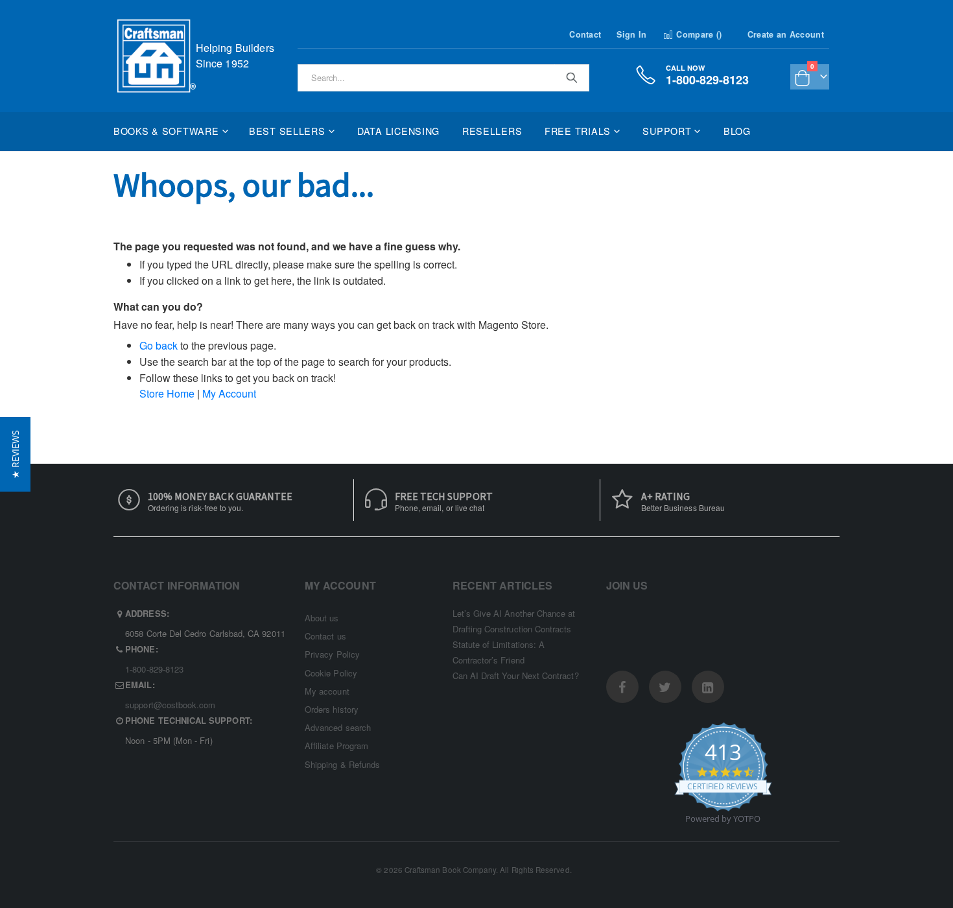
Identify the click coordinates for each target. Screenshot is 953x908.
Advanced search (338, 727)
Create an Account (785, 34)
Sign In (631, 34)
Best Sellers (287, 130)
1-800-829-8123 (154, 669)
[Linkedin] (708, 687)
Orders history (332, 709)
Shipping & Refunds (342, 764)
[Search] (571, 77)
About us (322, 618)
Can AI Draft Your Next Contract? (516, 675)
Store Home (166, 393)
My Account (229, 393)
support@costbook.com (170, 705)
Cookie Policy (331, 673)
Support (666, 130)
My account (327, 691)
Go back (158, 345)
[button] (15, 454)
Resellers (492, 130)
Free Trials (578, 130)
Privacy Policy (332, 654)
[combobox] (443, 77)
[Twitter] (665, 687)
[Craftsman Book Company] (156, 56)
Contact (585, 34)
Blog (737, 130)
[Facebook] (622, 687)
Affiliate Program (336, 745)
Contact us (325, 636)
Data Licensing (398, 130)
